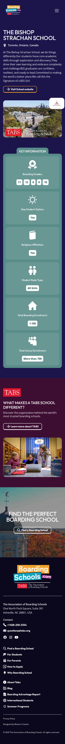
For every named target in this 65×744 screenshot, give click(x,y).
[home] (13, 10)
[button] (56, 10)
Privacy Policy (9, 718)
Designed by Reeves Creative (16, 724)
